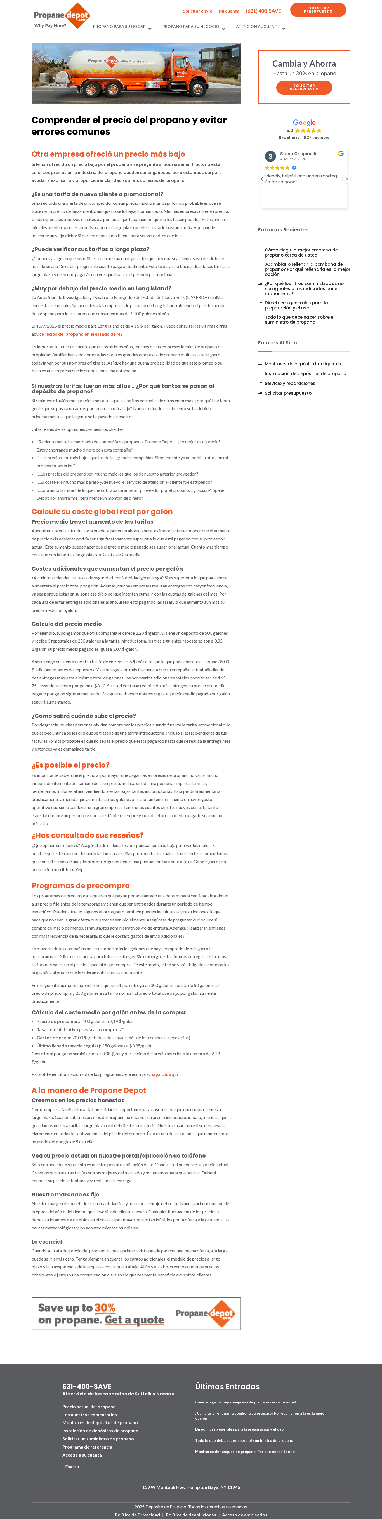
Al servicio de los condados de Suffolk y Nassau (118, 1394)
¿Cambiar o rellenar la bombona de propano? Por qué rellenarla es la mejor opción (307, 269)
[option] (74, 1467)
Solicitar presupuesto (318, 10)
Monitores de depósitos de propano (100, 1422)
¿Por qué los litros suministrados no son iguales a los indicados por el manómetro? (304, 288)
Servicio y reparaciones (290, 383)
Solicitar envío (198, 10)
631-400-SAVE (87, 1386)
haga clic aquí (164, 1074)
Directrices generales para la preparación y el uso (296, 305)
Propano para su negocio (190, 26)
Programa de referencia (87, 1446)
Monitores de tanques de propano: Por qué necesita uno (245, 1451)
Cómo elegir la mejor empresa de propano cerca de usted (301, 253)
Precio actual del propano (89, 1406)
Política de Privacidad (137, 1514)
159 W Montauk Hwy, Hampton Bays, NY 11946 (191, 1487)
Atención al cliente (258, 26)
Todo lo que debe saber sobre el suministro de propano (299, 320)
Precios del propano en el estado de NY (82, 334)
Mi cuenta (229, 10)
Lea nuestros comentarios (89, 1414)
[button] (346, 179)
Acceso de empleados (244, 1514)
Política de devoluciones (191, 1514)
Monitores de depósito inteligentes (303, 363)
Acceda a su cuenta (82, 1454)
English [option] (72, 1466)
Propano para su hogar (119, 26)
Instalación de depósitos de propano (305, 373)
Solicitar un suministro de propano (98, 1438)
